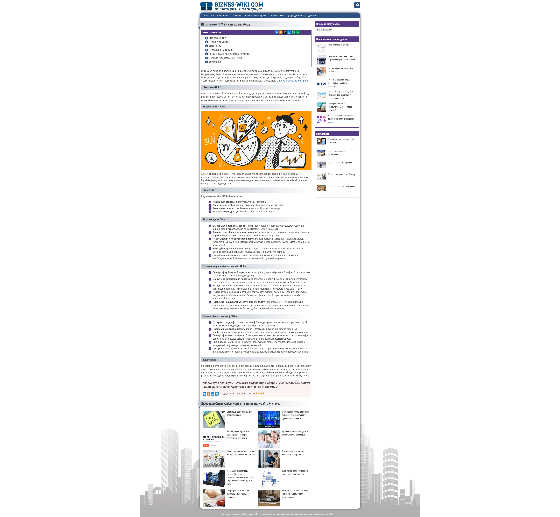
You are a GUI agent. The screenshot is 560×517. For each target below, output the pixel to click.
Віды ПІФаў (215, 46)
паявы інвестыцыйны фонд (293, 80)
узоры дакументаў (297, 15)
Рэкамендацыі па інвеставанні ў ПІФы (229, 54)
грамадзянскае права (255, 15)
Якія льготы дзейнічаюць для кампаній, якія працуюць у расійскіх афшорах (340, 95)
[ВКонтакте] (276, 32)
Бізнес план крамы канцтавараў (342, 186)
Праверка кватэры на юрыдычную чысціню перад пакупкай (340, 106)
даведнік (312, 15)
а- (298, 32)
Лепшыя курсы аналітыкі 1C (340, 45)
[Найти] (357, 5)
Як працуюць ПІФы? (219, 42)
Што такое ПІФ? (217, 38)
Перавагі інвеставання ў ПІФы (225, 58)
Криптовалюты (278, 15)
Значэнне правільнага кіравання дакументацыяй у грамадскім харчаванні (342, 118)
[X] (285, 32)
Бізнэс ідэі (209, 15)
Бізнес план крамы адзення (340, 163)
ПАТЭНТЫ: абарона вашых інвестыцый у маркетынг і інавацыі (339, 83)
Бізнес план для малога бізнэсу (341, 174)
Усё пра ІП (237, 15)
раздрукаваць (227, 393)
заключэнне (215, 62)
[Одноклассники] (280, 32)
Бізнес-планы (223, 15)
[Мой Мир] (212, 394)
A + (293, 32)
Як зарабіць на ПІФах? (221, 50)
